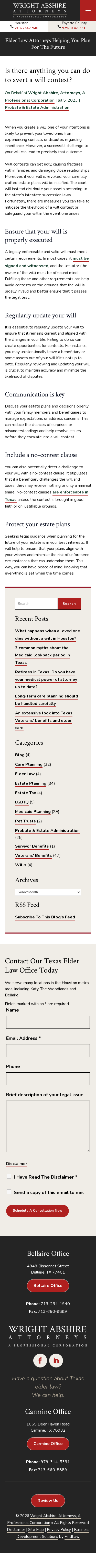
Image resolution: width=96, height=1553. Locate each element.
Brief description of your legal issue (44, 1095)
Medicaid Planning (33, 811)
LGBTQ (22, 802)
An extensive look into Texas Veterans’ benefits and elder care (43, 720)
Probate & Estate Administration (37, 107)
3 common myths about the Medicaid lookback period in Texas (42, 655)
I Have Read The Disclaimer (45, 1177)
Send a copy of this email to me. (49, 1192)
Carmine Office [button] (48, 1444)
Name (12, 1010)
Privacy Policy (59, 1529)
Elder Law (25, 774)
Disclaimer (16, 1164)
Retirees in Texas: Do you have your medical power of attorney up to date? (46, 679)
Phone (13, 1066)
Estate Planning (30, 783)
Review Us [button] (48, 1500)
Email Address (23, 1038)
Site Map (36, 1529)
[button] (88, 10)
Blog (20, 755)
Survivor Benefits (32, 846)
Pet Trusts (25, 821)
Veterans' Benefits (33, 855)
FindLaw (72, 1536)
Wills (20, 865)
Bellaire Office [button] (48, 1285)
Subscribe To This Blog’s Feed (45, 917)
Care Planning (28, 764)
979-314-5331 (74, 28)
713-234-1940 (26, 28)
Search (69, 603)
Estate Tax (25, 793)
